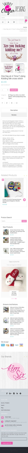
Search (24, 221)
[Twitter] (6, 103)
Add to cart (13, 90)
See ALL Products (5, 403)
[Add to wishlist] (3, 180)
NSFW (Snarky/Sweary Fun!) (19, 96)
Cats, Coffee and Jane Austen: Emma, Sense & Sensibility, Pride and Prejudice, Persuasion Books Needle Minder (17, 251)
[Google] (16, 103)
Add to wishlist (5, 85)
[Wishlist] (14, 22)
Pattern (10, 98)
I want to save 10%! (7, 443)
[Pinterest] (20, 393)
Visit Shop (14, 372)
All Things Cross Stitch (13, 95)
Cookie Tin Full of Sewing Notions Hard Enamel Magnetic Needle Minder (12, 201)
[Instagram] (14, 393)
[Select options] (24, 199)
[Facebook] (2, 103)
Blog (2, 407)
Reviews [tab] (14, 115)
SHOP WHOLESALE (5, 410)
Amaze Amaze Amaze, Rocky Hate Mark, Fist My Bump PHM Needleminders (17, 231)
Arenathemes (21, 449)
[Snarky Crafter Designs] (14, 8)
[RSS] (17, 393)
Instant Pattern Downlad (14, 293)
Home (25, 27)
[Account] (8, 22)
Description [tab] (14, 110)
